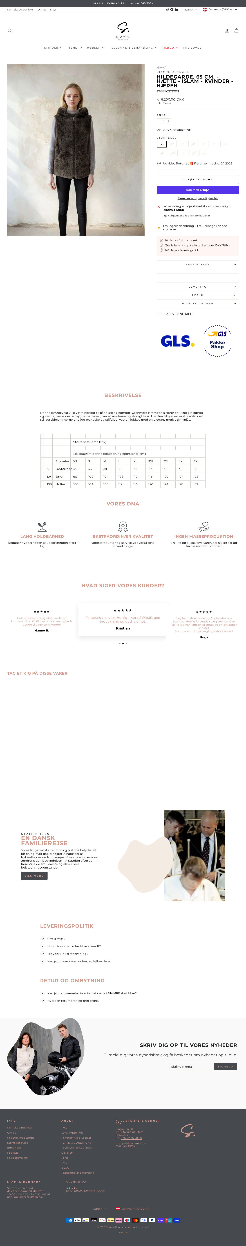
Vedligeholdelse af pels (76, 1147)
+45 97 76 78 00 (131, 1137)
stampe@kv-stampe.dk (131, 1143)
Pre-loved (192, 47)
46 (162, 153)
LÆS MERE (34, 875)
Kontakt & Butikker (19, 1127)
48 (173, 153)
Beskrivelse (198, 264)
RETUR (197, 295)
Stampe (122, 1232)
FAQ (53, 9)
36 (162, 144)
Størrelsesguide (17, 1142)
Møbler (94, 47)
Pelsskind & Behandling (131, 47)
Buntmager (15, 1147)
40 (204, 144)
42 (214, 144)
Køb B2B (13, 1152)
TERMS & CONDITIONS (76, 1142)
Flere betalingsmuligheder (198, 198)
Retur (65, 1127)
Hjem (160, 67)
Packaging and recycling (77, 1172)
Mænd (73, 47)
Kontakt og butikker (20, 9)
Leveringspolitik (72, 1132)
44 (225, 144)
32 (172, 144)
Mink (64, 1157)
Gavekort (67, 1152)
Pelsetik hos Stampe (20, 1137)
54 (204, 153)
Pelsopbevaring (17, 1157)
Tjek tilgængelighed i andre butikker (187, 215)
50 (183, 153)
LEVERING (198, 286)
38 (193, 144)
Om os (42, 9)
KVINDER (51, 47)
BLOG (65, 1167)
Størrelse (167, 137)
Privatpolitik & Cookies (76, 1137)
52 (194, 153)
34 (182, 144)
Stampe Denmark (173, 72)
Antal (162, 115)
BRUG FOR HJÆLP (198, 303)
